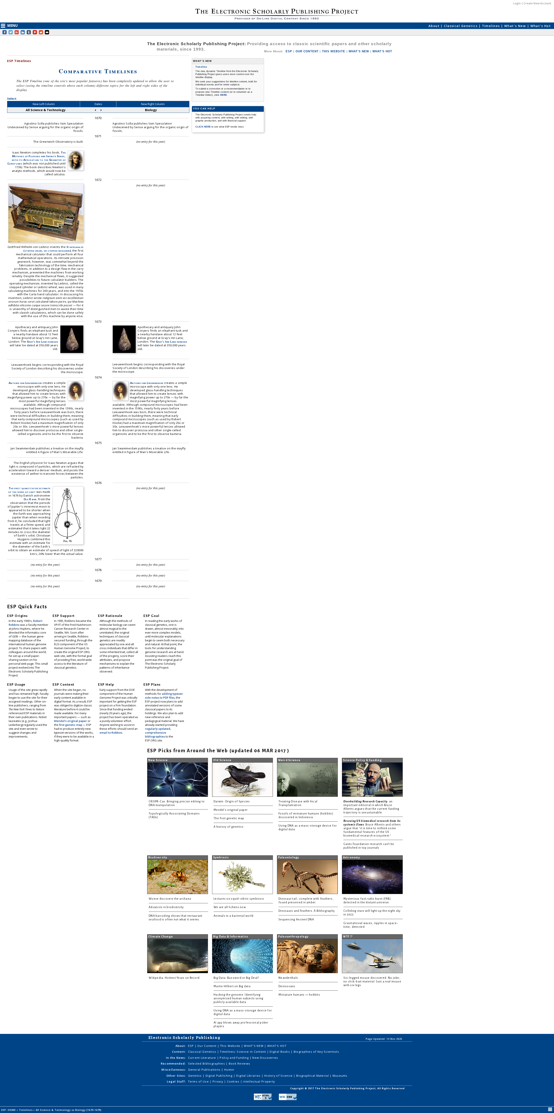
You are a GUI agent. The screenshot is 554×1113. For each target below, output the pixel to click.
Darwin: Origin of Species (232, 801)
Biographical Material (313, 1076)
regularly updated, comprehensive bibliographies (158, 732)
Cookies (233, 1081)
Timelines (491, 26)
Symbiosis (221, 857)
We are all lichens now (230, 907)
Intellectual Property (259, 1081)
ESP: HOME (9, 1109)
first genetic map (71, 725)
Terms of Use (199, 1081)
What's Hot (540, 26)
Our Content (207, 1046)
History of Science (278, 1076)
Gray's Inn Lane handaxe (42, 341)
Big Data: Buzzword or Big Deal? (236, 977)
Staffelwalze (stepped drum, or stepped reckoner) (53, 248)
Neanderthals (288, 977)
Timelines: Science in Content (243, 1052)
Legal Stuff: (176, 1081)
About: (181, 1046)
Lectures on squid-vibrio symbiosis (239, 898)
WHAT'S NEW (359, 51)
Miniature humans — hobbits (299, 994)
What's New (515, 26)
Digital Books (280, 1052)
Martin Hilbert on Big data (232, 986)
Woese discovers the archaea (170, 898)
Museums (340, 1076)
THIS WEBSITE (333, 51)
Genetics (195, 1076)
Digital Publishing (220, 1076)
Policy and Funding (235, 1058)
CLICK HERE (203, 126)
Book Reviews (239, 1063)
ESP (289, 51)
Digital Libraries (248, 1076)
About (434, 26)
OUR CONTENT (307, 51)
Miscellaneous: (173, 1069)
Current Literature (202, 1058)
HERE (223, 95)
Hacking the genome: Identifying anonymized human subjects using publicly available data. (238, 998)
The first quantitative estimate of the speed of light (29, 490)
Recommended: (173, 1063)
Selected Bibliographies (207, 1063)
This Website (230, 1046)
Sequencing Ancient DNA (296, 919)
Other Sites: (176, 1076)
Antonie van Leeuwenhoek (25, 383)
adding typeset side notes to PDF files (164, 695)
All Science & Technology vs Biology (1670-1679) (69, 1109)
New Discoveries (265, 1058)
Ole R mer (30, 499)
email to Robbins (111, 733)
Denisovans (287, 986)
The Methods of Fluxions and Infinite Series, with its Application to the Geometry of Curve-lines (36, 157)
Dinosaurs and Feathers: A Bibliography (307, 910)
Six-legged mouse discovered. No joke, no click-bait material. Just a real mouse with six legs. (372, 981)
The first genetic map (229, 818)
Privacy (218, 1081)
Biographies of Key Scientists (316, 1052)
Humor (229, 1069)
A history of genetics (229, 826)
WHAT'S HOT (382, 51)
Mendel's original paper (71, 721)
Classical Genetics (461, 26)
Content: (179, 1052)
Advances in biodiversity (166, 907)
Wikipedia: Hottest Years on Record (174, 977)
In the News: (176, 1058)
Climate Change (160, 936)
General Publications (205, 1069)
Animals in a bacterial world (233, 915)
